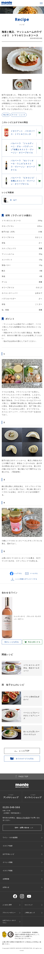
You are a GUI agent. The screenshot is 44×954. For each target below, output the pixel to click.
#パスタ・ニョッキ (18, 115)
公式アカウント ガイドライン (9, 921)
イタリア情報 (8, 871)
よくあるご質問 (7, 904)
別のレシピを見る (11, 642)
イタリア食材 (8, 846)
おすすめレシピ (8, 854)
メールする (34, 573)
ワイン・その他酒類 (10, 837)
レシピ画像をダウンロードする (26, 579)
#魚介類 (6, 115)
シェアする (18, 573)
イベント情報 (8, 862)
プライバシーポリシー (9, 912)
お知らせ (6, 887)
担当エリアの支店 (23, 818)
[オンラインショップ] (39, 132)
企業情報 (6, 879)
